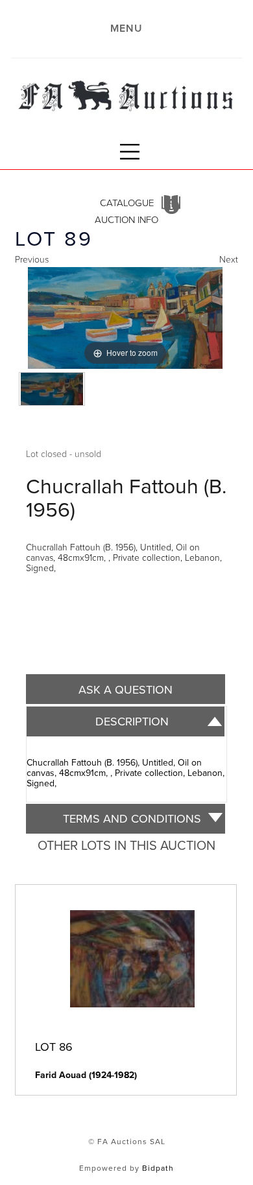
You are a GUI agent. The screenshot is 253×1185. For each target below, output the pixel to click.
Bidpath (158, 1167)
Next (228, 259)
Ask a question (125, 689)
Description (132, 721)
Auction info (126, 219)
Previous (32, 259)
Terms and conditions (132, 818)
